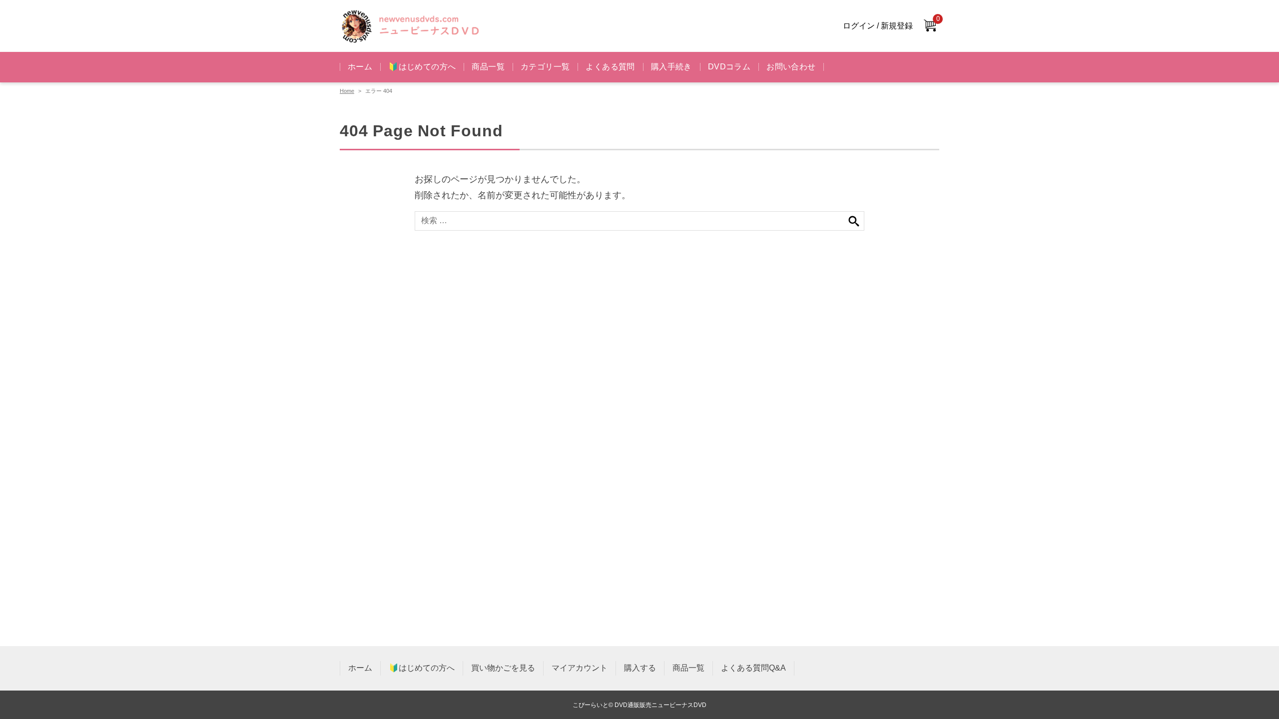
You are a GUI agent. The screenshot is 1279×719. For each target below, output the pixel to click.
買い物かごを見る (503, 668)
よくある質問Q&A (753, 668)
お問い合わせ (790, 66)
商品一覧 (488, 66)
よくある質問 (610, 66)
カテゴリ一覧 (545, 66)
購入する (640, 668)
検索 (854, 221)
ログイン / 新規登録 (878, 25)
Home (347, 91)
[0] (930, 26)
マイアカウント (580, 668)
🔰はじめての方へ (422, 66)
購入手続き (671, 66)
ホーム (360, 66)
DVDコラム (729, 66)
